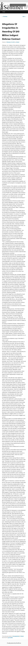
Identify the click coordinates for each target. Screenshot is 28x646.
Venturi (17, 42)
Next (24, 16)
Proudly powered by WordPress (14, 643)
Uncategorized (16, 636)
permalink (10, 637)
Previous (4, 16)
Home (3, 11)
